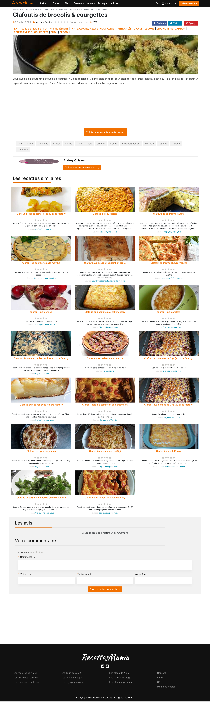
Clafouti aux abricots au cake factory (105, 498)
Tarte (80, 144)
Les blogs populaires (120, 682)
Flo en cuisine (108, 371)
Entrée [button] (56, 3)
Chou (30, 144)
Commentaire (27, 557)
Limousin (23, 150)
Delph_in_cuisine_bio (108, 232)
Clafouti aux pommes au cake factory (105, 312)
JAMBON (180, 28)
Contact (161, 673)
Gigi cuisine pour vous (44, 230)
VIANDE (138, 28)
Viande (113, 144)
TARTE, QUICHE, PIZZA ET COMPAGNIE (92, 28)
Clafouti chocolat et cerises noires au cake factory (41, 358)
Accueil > (17, 9)
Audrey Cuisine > (29, 9)
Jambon (101, 144)
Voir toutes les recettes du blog (82, 168)
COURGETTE (41, 32)
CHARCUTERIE (165, 28)
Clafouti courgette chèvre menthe (168, 263)
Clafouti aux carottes (168, 312)
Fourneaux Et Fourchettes (172, 279)
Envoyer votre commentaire (105, 589)
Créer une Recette (189, 3)
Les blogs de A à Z (119, 673)
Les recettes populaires (26, 682)
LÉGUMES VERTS (22, 32)
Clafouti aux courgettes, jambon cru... (105, 263)
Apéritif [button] (44, 3)
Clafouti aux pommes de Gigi (105, 451)
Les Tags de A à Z (71, 673)
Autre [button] (90, 3)
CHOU (54, 32)
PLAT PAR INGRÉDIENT (55, 28)
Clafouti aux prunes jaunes (41, 451)
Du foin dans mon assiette (45, 279)
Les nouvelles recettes (26, 678)
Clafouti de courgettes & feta (169, 214)
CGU (159, 682)
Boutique (102, 3)
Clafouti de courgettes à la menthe (41, 263)
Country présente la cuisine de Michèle (108, 281)
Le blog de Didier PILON (44, 325)
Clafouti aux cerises (41, 312)
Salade (68, 144)
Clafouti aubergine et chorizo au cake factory (41, 498)
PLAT (16, 28)
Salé (90, 144)
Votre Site (140, 574)
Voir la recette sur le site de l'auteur (105, 132)
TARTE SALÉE (124, 28)
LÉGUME (149, 28)
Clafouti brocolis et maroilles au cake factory (41, 214)
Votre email (84, 574)
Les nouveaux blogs (120, 678)
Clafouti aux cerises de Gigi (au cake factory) (168, 358)
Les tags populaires (72, 682)
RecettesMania (22, 2)
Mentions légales (166, 687)
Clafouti (176, 144)
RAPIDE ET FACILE (31, 28)
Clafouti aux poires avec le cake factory (41, 405)
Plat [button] (67, 3)
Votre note (23, 552)
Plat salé (149, 144)
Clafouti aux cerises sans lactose (105, 358)
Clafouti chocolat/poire (168, 451)
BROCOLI (65, 32)
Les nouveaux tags (71, 678)
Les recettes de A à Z (25, 673)
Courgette (43, 144)
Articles (114, 3)
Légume (163, 144)
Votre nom (25, 574)
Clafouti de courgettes (105, 214)
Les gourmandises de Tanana (172, 467)
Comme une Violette (108, 421)
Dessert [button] (78, 3)
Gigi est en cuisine (172, 418)
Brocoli (56, 144)
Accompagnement (131, 144)
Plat (20, 144)
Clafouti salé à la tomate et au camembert (105, 405)
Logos (160, 678)
